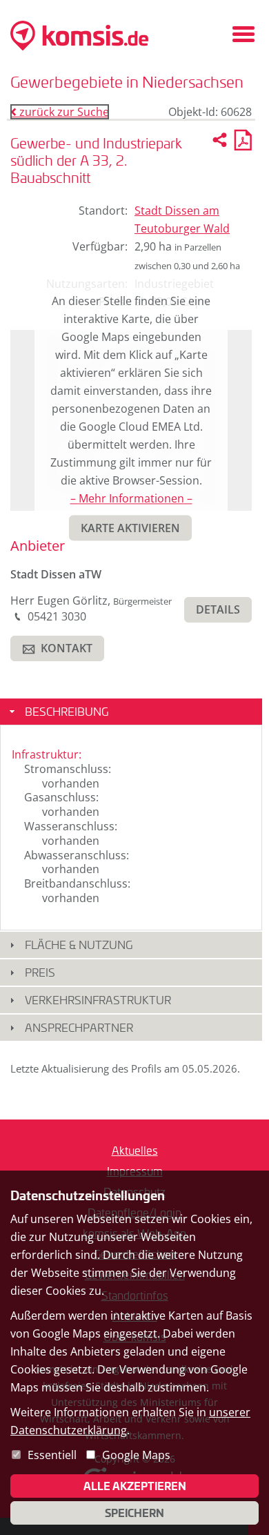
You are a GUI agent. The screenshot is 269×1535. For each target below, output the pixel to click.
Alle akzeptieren (134, 1486)
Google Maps (136, 1455)
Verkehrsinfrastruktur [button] (98, 999)
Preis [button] (40, 972)
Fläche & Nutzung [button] (78, 944)
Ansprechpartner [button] (79, 1027)
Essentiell (52, 1455)
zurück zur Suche (59, 111)
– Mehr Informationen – (131, 499)
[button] (130, 528)
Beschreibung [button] (66, 711)
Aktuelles (135, 1150)
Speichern (134, 1513)
